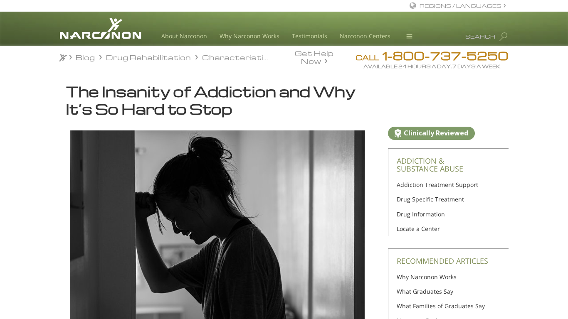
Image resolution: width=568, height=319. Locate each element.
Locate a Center (418, 229)
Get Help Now (314, 56)
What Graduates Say (425, 291)
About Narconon (184, 36)
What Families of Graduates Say (441, 306)
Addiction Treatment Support (437, 185)
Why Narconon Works (249, 36)
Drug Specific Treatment (430, 199)
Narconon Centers (365, 36)
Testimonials (309, 36)
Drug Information (421, 214)
